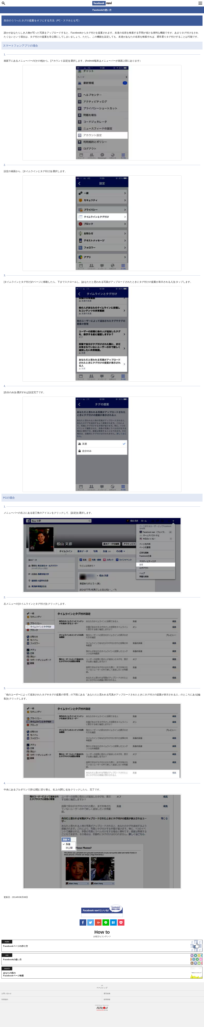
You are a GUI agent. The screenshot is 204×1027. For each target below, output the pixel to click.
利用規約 (4, 999)
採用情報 (107, 999)
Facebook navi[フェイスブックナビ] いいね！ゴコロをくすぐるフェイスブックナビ (102, 3)
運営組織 (107, 993)
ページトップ (102, 988)
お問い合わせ (6, 993)
